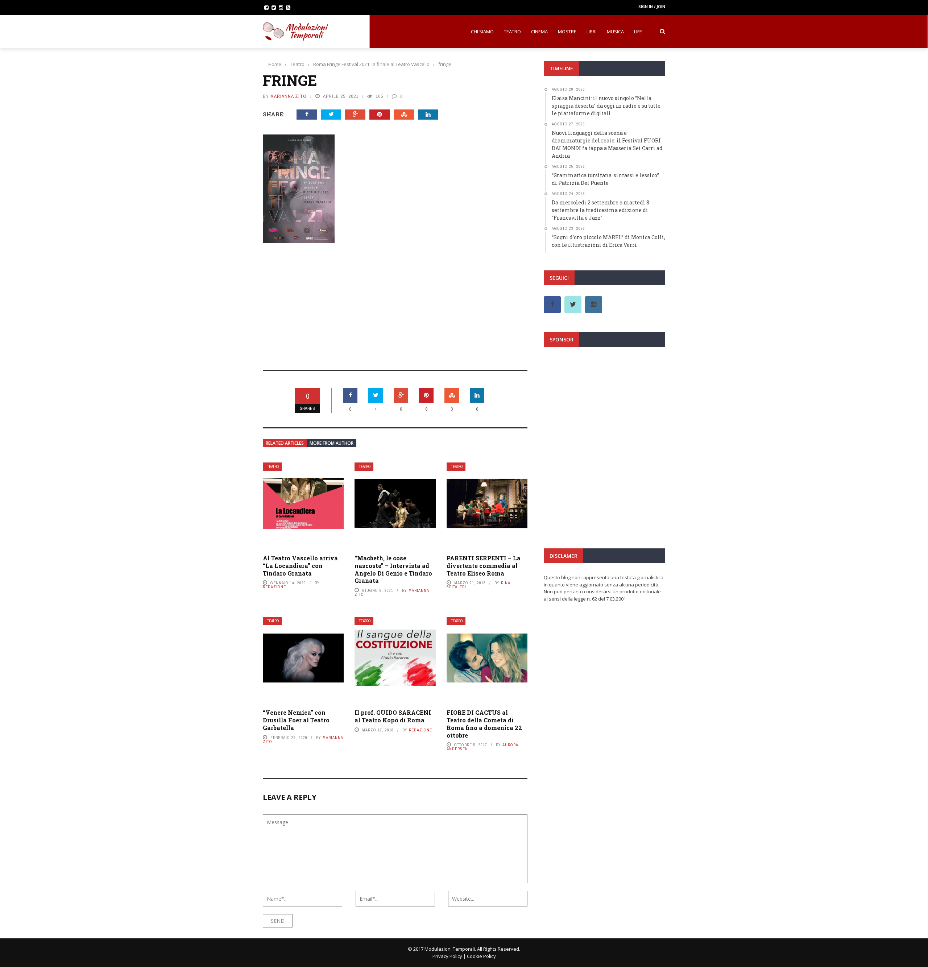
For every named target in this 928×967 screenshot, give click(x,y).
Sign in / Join (651, 6)
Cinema (539, 31)
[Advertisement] (395, 301)
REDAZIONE (274, 586)
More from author (331, 443)
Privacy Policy (447, 956)
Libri (592, 31)
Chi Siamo (482, 31)
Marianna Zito (288, 96)
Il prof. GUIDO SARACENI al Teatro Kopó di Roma (393, 716)
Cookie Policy (481, 956)
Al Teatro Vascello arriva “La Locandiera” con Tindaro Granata (300, 565)
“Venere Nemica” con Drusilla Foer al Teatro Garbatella (296, 720)
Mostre (567, 31)
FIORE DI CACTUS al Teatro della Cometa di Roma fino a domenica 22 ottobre (484, 724)
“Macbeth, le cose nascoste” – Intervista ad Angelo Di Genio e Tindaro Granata (393, 569)
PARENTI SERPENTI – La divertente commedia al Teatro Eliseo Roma (484, 565)
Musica (615, 31)
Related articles (285, 443)
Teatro (512, 31)
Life (638, 31)
